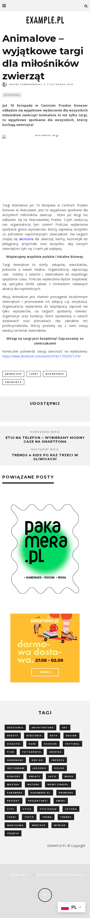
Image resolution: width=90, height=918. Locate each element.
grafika (55, 751)
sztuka (71, 808)
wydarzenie (54, 373)
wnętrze (39, 825)
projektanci (38, 800)
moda (69, 776)
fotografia (31, 751)
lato (52, 776)
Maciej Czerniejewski (25, 84)
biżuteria (34, 735)
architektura (43, 727)
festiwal (72, 743)
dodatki (14, 743)
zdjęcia (13, 833)
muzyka (13, 784)
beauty (12, 735)
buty (54, 735)
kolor (59, 768)
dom (32, 743)
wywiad (60, 825)
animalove (13, 373)
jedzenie (39, 768)
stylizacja (48, 808)
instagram (15, 768)
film (10, 751)
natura (33, 784)
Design (71, 735)
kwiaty (34, 776)
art (65, 727)
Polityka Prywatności (60, 874)
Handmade (15, 760)
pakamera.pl (41, 792)
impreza (57, 760)
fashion (50, 743)
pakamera (14, 792)
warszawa (15, 825)
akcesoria (26, 239)
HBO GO (37, 760)
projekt (13, 800)
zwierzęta (13, 382)
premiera (66, 792)
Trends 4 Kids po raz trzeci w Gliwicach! (45, 457)
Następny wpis (45, 449)
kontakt (19, 874)
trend (47, 816)
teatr (29, 816)
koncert (14, 776)
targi (33, 373)
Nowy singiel (58, 784)
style (27, 808)
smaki (60, 800)
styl (10, 808)
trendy (66, 816)
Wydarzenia (12, 95)
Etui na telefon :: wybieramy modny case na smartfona (45, 440)
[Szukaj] (86, 5)
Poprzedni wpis (45, 432)
